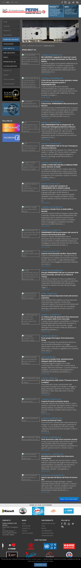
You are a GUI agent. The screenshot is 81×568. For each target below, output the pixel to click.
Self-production (47, 533)
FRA (12, 2)
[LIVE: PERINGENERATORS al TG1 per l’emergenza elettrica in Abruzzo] (31, 147)
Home (5, 22)
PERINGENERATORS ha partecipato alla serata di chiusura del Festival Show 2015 (59, 233)
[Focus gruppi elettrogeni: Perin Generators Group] (31, 338)
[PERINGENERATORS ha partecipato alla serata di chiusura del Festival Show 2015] (31, 233)
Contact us (7, 70)
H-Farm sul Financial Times (51, 420)
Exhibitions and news (10, 39)
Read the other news (68, 499)
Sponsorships (8, 44)
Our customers (9, 79)
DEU (16, 2)
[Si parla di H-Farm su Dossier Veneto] (31, 400)
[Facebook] (62, 2)
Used (43, 526)
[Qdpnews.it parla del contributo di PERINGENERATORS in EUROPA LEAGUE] (31, 187)
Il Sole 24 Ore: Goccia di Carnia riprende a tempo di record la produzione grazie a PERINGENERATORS (59, 82)
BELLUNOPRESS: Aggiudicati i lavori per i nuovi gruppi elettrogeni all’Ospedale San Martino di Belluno (59, 59)
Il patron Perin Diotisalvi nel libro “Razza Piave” (59, 253)
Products (6, 31)
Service (6, 75)
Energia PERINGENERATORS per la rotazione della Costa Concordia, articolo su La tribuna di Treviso (59, 274)
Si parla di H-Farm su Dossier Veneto (55, 401)
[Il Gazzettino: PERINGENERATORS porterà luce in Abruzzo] (31, 104)
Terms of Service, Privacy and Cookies (42, 561)
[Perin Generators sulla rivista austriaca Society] (31, 438)
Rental (44, 528)
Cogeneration (47, 531)
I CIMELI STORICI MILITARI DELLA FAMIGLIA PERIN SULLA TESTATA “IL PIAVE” (59, 166)
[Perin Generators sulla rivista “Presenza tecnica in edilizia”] (31, 380)
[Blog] (77, 2)
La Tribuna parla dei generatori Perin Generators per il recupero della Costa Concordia (60, 318)
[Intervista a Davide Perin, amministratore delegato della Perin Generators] (31, 360)
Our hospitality (9, 84)
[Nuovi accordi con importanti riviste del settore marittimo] (31, 296)
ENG (7, 2)
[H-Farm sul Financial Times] (31, 419)
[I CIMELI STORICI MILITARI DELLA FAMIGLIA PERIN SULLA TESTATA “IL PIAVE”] (31, 166)
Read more (45, 74)
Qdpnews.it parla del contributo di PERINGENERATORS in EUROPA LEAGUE (55, 187)
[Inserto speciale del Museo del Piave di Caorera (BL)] (31, 477)
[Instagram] (65, 2)
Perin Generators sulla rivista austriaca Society (59, 439)
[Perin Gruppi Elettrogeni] (24, 10)
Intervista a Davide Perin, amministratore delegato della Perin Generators (57, 360)
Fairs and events (9, 53)
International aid (9, 62)
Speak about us (8, 48)
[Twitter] (73, 2)
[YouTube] (69, 2)
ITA (3, 2)
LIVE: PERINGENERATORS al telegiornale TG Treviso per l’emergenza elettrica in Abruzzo (58, 126)
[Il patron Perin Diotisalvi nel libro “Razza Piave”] (31, 253)
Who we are (26, 526)
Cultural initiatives (10, 66)
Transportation (47, 536)
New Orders (7, 35)
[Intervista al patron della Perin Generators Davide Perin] (31, 456)
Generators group (48, 523)
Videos (5, 57)
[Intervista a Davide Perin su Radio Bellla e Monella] (31, 209)
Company (6, 26)
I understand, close (40, 565)
